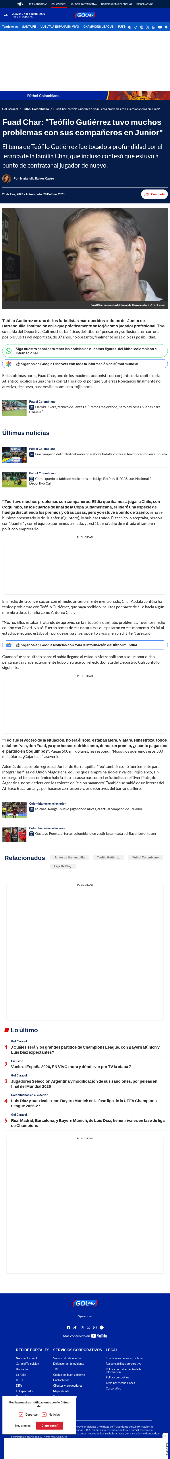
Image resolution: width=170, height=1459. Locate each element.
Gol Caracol (59, 4)
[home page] (20, 4)
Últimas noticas (37, 4)
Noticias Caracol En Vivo (116, 4)
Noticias (54, 1414)
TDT (56, 1369)
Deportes (31, 1414)
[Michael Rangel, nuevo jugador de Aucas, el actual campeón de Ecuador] (14, 810)
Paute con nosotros (65, 1396)
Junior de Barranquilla (69, 857)
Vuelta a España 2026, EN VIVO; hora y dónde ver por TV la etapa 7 (71, 1066)
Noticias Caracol (26, 1358)
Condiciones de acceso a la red (125, 1358)
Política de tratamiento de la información (123, 1371)
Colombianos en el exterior (47, 803)
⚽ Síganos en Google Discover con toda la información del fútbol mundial (77, 364)
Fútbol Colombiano (36, 109)
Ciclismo (17, 1061)
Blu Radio (22, 1369)
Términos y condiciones (120, 1383)
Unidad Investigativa (84, 4)
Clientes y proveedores (67, 1385)
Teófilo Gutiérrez (108, 857)
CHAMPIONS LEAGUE (98, 27)
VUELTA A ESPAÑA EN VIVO (60, 27)
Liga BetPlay (62, 866)
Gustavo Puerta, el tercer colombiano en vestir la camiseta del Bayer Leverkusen (95, 833)
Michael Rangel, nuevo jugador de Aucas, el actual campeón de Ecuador (88, 809)
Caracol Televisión (27, 1363)
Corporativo (113, 1388)
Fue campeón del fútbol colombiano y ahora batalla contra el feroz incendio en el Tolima (101, 454)
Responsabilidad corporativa (123, 1363)
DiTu (19, 1385)
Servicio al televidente (67, 1358)
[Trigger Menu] (6, 15)
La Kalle (21, 1374)
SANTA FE (29, 27)
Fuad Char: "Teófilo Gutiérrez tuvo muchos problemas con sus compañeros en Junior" (106, 109)
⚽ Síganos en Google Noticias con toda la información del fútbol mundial (76, 645)
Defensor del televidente (68, 1363)
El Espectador (24, 1391)
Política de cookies (117, 1377)
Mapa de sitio (61, 1391)
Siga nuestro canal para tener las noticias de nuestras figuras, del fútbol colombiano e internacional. (86, 351)
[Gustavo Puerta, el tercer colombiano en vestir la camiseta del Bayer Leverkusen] (14, 834)
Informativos (144, 4)
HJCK (19, 1380)
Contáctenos (61, 1380)
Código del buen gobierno (69, 1374)
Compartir (158, 194)
